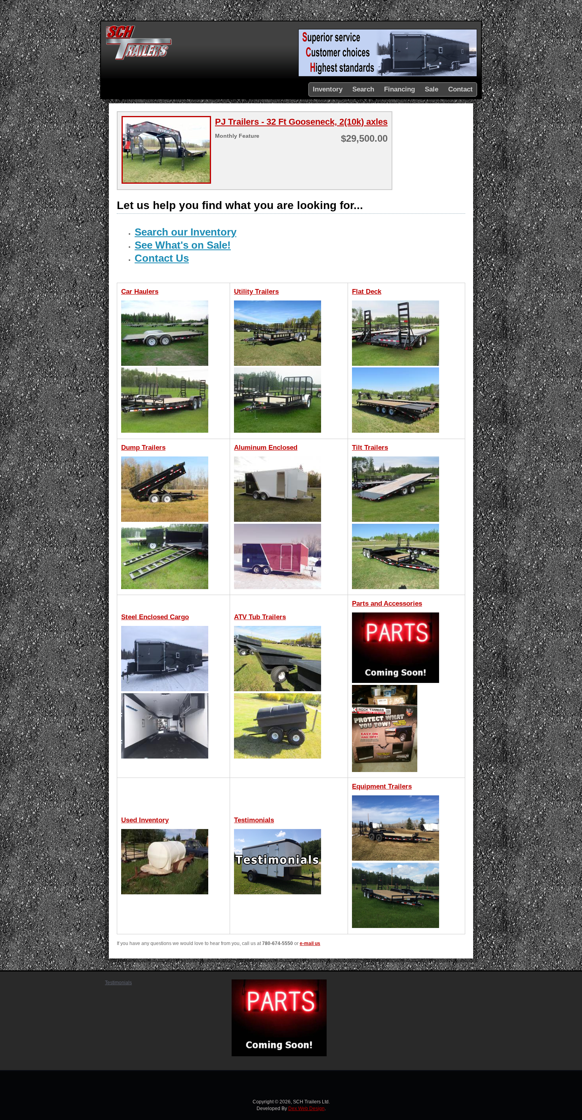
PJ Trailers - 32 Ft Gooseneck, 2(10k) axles (301, 122)
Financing (399, 89)
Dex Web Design (306, 1108)
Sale (431, 89)
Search (363, 89)
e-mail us (310, 943)
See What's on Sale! (183, 245)
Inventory (327, 89)
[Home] (139, 59)
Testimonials (118, 982)
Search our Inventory (185, 232)
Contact (460, 89)
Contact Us (162, 258)
